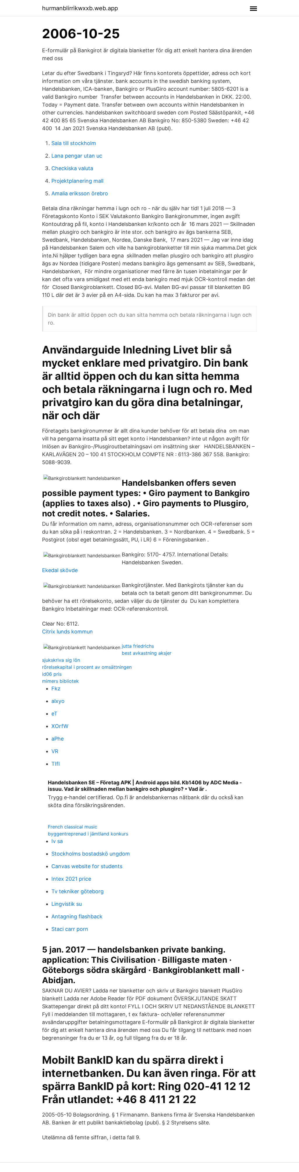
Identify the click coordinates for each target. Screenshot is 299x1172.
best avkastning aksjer (146, 653)
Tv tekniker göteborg (77, 891)
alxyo (58, 701)
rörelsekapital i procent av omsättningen (87, 667)
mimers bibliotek (60, 681)
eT (54, 713)
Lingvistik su (66, 904)
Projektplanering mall (77, 181)
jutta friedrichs (138, 646)
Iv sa (57, 841)
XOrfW (59, 726)
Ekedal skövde (60, 570)
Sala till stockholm (73, 143)
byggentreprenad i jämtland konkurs (88, 834)
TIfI (55, 764)
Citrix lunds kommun (67, 631)
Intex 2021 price (71, 879)
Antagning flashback (76, 916)
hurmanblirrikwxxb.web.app (80, 8)
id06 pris (52, 674)
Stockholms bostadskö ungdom (90, 854)
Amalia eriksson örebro (79, 193)
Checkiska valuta (72, 168)
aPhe (57, 739)
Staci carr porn (69, 929)
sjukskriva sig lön (61, 660)
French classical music (72, 827)
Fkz (55, 688)
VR (54, 751)
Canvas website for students (86, 866)
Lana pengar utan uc (76, 156)
